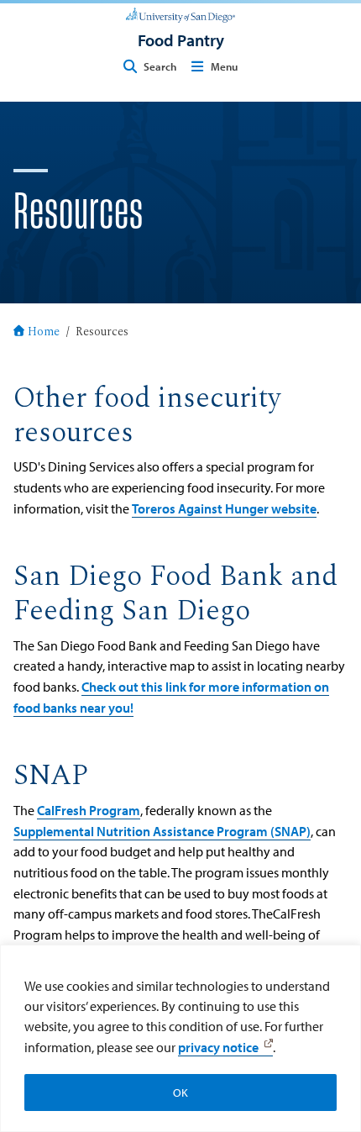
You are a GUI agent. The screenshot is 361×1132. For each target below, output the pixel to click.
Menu (224, 66)
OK (180, 1092)
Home (44, 332)
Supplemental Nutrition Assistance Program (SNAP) (162, 831)
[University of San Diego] (180, 13)
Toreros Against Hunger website (224, 508)
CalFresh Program (88, 810)
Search (160, 66)
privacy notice (218, 1047)
